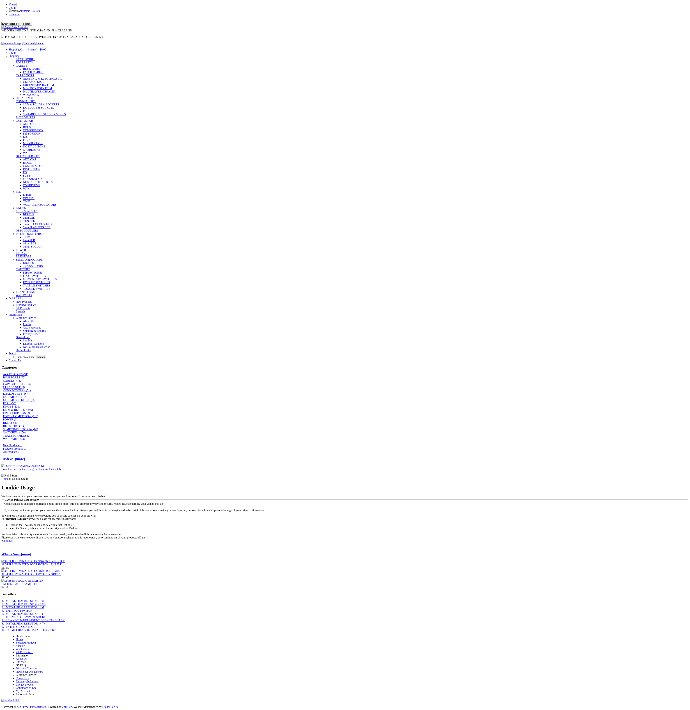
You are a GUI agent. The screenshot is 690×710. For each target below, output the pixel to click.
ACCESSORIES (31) (15, 374)
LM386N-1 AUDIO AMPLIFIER (20, 583)
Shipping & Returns (34, 330)
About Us (28, 321)
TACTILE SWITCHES (36, 285)
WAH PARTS (24, 295)
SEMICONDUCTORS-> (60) (20, 429)
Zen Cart (67, 706)
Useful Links (23, 350)
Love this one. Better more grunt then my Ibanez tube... (32, 469)
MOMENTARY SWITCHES (40, 279)
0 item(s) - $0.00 (30, 10)
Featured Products (26, 304)
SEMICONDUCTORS (29, 259)
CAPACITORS (25, 75)
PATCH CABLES (33, 72)
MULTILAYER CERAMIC (39, 91)
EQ (25, 136)
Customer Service (26, 317)
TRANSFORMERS (27, 291)
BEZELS (28, 214)
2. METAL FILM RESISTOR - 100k (24, 604)
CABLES (21, 65)
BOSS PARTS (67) (14, 377)
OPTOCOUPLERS (27, 230)
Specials (20, 311)
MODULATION (33, 143)
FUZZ (26, 140)
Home (12, 4)
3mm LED (29, 217)
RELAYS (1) (10, 422)
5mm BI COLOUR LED (37, 224)
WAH (26, 152)
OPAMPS (28, 198)
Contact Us (15, 360)
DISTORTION (31, 133)
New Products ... (12, 445)
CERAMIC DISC (33, 81)
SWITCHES (23, 269)
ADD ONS (29, 123)
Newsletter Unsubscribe (36, 346)
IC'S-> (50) (9, 403)
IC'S (18, 191)
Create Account (32, 327)
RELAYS (21, 253)
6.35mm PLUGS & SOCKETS (41, 104)
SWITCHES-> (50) (14, 432)
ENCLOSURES (25, 117)
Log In (12, 7)
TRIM (26, 237)
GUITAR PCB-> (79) (15, 396)
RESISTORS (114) (14, 425)
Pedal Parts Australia (34, 706)
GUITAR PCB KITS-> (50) (19, 400)
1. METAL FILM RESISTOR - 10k (23, 600)
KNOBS (21, 207)
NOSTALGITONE (34, 146)
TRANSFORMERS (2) (16, 435)
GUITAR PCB (24, 120)
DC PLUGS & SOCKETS (38, 107)
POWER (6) (10, 419)
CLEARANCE (25, 98)
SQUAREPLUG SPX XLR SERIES (44, 114)
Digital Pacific (110, 706)
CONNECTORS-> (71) (17, 390)
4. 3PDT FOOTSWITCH (17, 610)
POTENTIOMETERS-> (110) (20, 416)
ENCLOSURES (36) (15, 393)
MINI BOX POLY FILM (37, 88)
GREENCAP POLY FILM (38, 85)
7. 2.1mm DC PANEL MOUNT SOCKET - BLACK (33, 620)
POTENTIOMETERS (29, 233)
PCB (26, 110)
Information (15, 314)
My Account (23, 691)
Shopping (14, 55)
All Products (23, 308)
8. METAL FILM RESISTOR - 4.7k (23, 623)
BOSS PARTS (24, 62)
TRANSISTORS (33, 266)
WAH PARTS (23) (14, 438)
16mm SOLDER (32, 246)
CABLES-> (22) (12, 380)
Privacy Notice (31, 334)
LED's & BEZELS (27, 211)
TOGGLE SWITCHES (36, 288)
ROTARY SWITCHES (36, 282)
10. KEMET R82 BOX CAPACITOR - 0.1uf (29, 630)
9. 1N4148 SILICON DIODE (19, 626)
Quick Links (16, 298)
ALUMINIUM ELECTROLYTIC (43, 78)
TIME (26, 201)
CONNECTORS (26, 101)
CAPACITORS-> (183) (17, 383)
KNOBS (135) (11, 406)
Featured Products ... (14, 448)
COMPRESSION (33, 130)
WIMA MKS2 (31, 94)
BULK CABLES (33, 68)
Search (12, 353)
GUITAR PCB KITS (28, 156)
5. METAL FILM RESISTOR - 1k (22, 613)
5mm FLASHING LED (36, 227)
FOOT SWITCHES (34, 275)
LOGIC (27, 194)
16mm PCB (29, 243)
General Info (23, 337)
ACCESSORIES (25, 59)
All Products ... (11, 451)
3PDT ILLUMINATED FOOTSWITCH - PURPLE (31, 564)
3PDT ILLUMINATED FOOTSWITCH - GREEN (31, 574)
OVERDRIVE (31, 149)
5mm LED (29, 220)
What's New (23, 649)
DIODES (28, 262)
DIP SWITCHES (33, 272)
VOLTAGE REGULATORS (40, 204)
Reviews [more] (13, 459)
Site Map (28, 340)
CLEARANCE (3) (14, 387)
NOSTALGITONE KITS (38, 182)
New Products (24, 301)
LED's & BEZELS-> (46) (18, 409)
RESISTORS (23, 256)
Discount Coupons (33, 343)
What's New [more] (16, 554)
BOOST (28, 127)
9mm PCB (29, 240)
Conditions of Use (26, 687)
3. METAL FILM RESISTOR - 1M (23, 607)
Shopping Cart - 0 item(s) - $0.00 (27, 49)
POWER (21, 249)
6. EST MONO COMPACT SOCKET (25, 617)
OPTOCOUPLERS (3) (16, 413)
